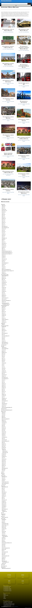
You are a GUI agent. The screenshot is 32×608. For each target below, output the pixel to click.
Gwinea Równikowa (4, 227)
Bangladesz (3, 352)
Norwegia (3, 447)
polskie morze (4, 452)
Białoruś (3, 417)
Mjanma (3, 386)
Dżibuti (3, 214)
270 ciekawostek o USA (7, 587)
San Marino (3, 456)
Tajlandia (3, 399)
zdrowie (3, 510)
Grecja (3, 430)
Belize (3, 279)
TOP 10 (2, 564)
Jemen (3, 369)
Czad (2, 213)
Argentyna (3, 306)
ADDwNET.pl (16, 606)
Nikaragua (3, 295)
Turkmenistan (4, 403)
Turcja (3, 402)
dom (2, 489)
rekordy (3, 549)
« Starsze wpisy (6, 199)
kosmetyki (3, 493)
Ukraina (3, 464)
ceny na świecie (4, 523)
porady (26, 85)
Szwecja (3, 460)
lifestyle (3, 494)
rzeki (2, 550)
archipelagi (3, 519)
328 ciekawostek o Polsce (7, 586)
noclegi (3, 480)
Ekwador (3, 311)
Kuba (2, 292)
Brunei (3, 355)
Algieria (3, 205)
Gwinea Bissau (4, 226)
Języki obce (3, 535)
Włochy (3, 469)
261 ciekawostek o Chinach (7, 589)
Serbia (3, 457)
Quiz (26, 140)
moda (2, 498)
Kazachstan (3, 374)
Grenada (3, 283)
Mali (2, 240)
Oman (3, 390)
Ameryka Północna (4, 274)
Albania (3, 412)
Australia (3, 326)
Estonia (3, 426)
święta (3, 554)
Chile (2, 310)
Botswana (3, 209)
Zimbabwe (3, 273)
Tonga (3, 338)
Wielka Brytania (11, 66)
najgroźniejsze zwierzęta (5, 568)
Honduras (3, 287)
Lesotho (3, 234)
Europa (2, 411)
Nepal (3, 389)
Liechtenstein (4, 437)
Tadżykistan (3, 398)
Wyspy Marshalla (4, 342)
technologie (3, 506)
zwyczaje (3, 563)
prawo (3, 546)
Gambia (3, 222)
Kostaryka (3, 291)
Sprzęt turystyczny (4, 483)
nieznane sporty (4, 517)
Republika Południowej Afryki (6, 251)
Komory (3, 231)
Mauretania (3, 243)
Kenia (2, 230)
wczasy (3, 484)
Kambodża (3, 372)
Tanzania (3, 264)
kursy (2, 474)
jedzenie (3, 479)
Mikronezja (3, 330)
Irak (2, 364)
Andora (3, 413)
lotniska (3, 537)
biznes (3, 488)
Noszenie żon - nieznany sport (8, 602)
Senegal (3, 256)
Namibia (3, 247)
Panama (3, 296)
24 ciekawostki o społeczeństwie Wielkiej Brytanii (23, 66)
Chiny (2, 356)
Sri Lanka (3, 395)
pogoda (3, 544)
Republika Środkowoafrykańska (6, 252)
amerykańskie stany (5, 304)
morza (3, 540)
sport (2, 516)
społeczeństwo (23, 68)
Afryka (2, 204)
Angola (3, 206)
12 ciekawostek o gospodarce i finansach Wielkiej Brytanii (24, 47)
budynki (3, 522)
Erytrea (3, 217)
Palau (2, 334)
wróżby (3, 324)
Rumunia (3, 455)
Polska (5, 596)
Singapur (3, 394)
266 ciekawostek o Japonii (7, 588)
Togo (2, 265)
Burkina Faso (4, 210)
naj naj (3, 541)
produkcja (3, 502)
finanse (23, 50)
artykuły (2, 323)
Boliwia (3, 307)
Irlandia (3, 434)
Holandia (3, 433)
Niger (2, 248)
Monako (3, 443)
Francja (3, 429)
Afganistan (3, 347)
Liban (2, 382)
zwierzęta (2, 567)
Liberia (3, 235)
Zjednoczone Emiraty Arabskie (6, 407)
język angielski (4, 536)
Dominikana (3, 282)
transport (3, 557)
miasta (11, 83)
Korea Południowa (4, 378)
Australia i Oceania (4, 325)
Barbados (3, 278)
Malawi (3, 239)
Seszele (3, 257)
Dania (2, 425)
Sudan (3, 261)
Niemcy (3, 446)
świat (2, 518)
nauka (24, 85)
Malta (2, 442)
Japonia (3, 368)
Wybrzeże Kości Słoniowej (5, 269)
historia (8, 66)
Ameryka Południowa (4, 305)
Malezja (3, 385)
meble (3, 497)
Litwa (2, 438)
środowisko (3, 505)
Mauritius (3, 244)
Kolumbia (3, 314)
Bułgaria (3, 420)
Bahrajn (3, 351)
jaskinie (3, 532)
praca (2, 545)
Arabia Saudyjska (4, 348)
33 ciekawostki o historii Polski (8, 601)
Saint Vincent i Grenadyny (5, 300)
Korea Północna (4, 377)
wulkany (3, 558)
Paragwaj (3, 315)
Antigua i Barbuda (4, 275)
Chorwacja (3, 421)
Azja (1, 346)
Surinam (3, 318)
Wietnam (3, 406)
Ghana (3, 223)
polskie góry (4, 451)
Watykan (3, 465)
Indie (2, 361)
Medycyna (3, 511)
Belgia (3, 416)
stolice (3, 553)
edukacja (3, 526)
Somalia (3, 260)
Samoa (3, 337)
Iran (2, 365)
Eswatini (3, 218)
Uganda (3, 268)
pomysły (3, 501)
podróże (5, 598)
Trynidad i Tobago (4, 319)
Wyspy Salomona (4, 343)
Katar (2, 373)
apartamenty (4, 476)
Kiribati (3, 329)
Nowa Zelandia (4, 333)
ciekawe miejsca (24, 140)
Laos (2, 381)
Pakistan (3, 391)
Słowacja (3, 461)
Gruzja (3, 360)
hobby (2, 472)
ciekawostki (7, 83)
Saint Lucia (3, 299)
